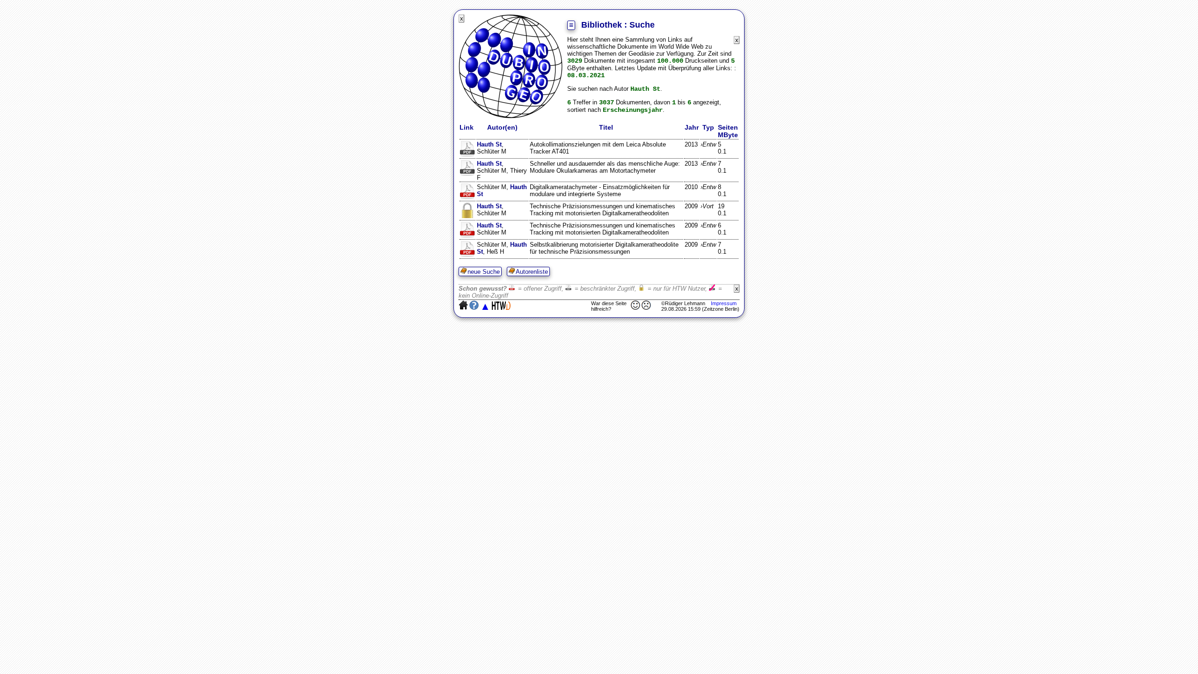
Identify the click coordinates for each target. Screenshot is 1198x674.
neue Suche (484, 271)
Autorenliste (532, 271)
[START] (510, 116)
